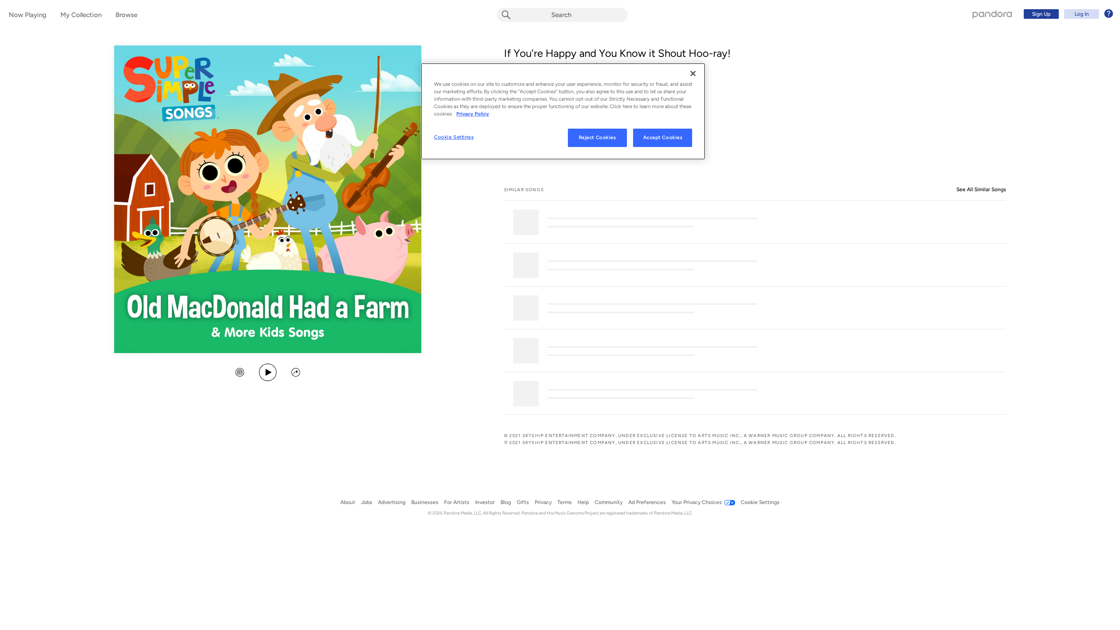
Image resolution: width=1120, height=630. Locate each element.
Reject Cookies (597, 137)
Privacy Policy (472, 114)
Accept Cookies (662, 137)
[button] (239, 373)
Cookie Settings (454, 137)
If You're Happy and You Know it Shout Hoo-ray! (617, 53)
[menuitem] (1067, 14)
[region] (563, 111)
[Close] (693, 73)
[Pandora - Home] (992, 14)
